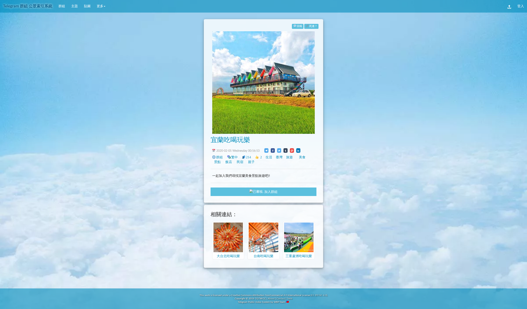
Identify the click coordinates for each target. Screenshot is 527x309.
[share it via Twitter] (279, 150)
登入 (520, 6)
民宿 (240, 162)
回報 (299, 26)
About (271, 298)
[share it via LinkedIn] (298, 150)
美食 (302, 157)
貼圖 (87, 6)
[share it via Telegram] (266, 150)
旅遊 (289, 157)
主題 (74, 6)
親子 (251, 162)
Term (289, 298)
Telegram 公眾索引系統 (27, 6)
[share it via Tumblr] (285, 150)
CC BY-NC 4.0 (318, 295)
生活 (269, 157)
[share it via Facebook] (273, 150)
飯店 (228, 162)
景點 (217, 162)
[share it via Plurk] (292, 150)
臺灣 (279, 157)
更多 (100, 6)
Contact (280, 298)
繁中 (234, 157)
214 (248, 157)
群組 (61, 6)
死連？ (313, 26)
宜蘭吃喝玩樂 (230, 140)
